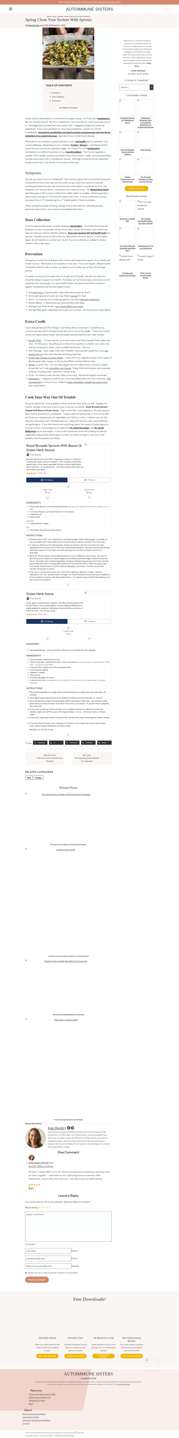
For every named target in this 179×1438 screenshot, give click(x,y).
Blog (29, 778)
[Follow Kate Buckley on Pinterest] (72, 1128)
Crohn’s (75, 145)
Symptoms (56, 93)
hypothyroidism (73, 152)
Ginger (31, 364)
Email (74, 1258)
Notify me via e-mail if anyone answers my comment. (53, 1272)
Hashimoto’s (103, 118)
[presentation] (68, 817)
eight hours (37, 292)
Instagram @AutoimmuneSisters (36, 1420)
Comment (30, 1244)
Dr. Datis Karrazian (79, 427)
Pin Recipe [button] (91, 480)
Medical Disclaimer (123, 1384)
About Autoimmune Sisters (34, 1414)
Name (75, 1250)
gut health (81, 141)
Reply (31, 1188)
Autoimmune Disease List (40, 1397)
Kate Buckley (34, 25)
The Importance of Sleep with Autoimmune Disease (68, 844)
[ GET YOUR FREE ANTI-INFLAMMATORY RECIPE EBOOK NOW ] (89, 2)
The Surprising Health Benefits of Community (68, 1015)
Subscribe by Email (31, 1417)
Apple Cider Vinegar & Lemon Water (45, 357)
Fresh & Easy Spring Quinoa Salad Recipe (68, 1120)
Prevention (56, 101)
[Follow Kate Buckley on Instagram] (68, 1128)
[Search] (151, 87)
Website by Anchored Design (64, 1436)
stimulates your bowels (60, 368)
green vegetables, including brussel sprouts (87, 382)
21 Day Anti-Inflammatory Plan (42, 1394)
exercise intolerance (89, 299)
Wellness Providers (37, 1400)
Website (75, 1266)
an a (73, 295)
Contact (26, 1423)
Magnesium (33, 378)
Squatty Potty (34, 340)
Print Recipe (48, 480)
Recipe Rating (31, 1207)
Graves (83, 145)
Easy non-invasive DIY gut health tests (87, 233)
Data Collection (58, 97)
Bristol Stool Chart (100, 189)
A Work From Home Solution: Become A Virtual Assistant (68, 956)
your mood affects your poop (69, 306)
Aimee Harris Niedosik (38, 1162)
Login (165, 9)
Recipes (38, 778)
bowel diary (76, 226)
